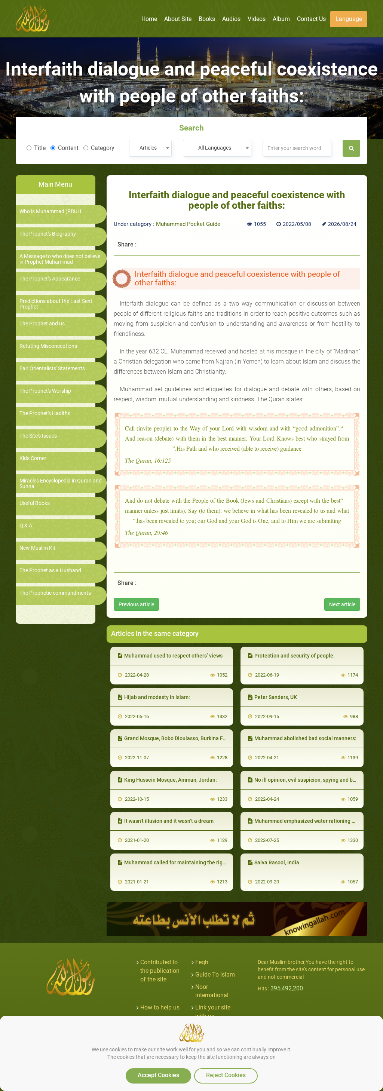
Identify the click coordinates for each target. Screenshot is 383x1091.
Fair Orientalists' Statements (52, 368)
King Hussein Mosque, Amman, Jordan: (170, 780)
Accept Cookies (158, 1075)
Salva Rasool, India (276, 862)
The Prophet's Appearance (49, 279)
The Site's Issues (38, 436)
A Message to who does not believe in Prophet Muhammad (59, 259)
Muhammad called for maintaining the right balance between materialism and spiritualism (231, 862)
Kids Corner (32, 458)
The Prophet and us (42, 324)
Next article (342, 604)
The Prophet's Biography (47, 234)
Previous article (136, 604)
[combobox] (150, 148)
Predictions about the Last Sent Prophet (55, 304)
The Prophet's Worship (45, 391)
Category (102, 147)
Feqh (201, 962)
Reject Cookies (226, 1075)
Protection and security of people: (294, 656)
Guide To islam (215, 974)
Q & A (25, 525)
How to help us (160, 1007)
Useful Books (34, 503)
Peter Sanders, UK (275, 697)
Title (40, 147)
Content (68, 147)
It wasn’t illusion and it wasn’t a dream (169, 821)
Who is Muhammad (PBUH (50, 211)
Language (348, 18)
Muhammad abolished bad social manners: (305, 738)
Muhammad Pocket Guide (188, 224)
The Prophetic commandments (55, 593)
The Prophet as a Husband (50, 570)
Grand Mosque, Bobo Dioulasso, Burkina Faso (178, 738)
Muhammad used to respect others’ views (173, 656)
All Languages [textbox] (214, 148)
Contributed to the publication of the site (160, 971)
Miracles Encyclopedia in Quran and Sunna (60, 483)
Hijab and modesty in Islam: (157, 697)
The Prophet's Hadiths (44, 413)
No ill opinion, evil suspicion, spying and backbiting (314, 780)
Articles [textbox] (148, 148)
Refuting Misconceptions (48, 346)
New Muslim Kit (37, 548)
